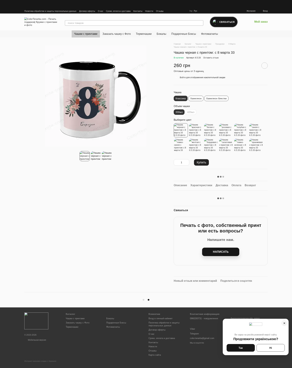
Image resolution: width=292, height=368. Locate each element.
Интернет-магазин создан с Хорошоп (40, 361)
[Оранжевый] (256, 145)
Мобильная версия (36, 340)
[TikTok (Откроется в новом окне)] (180, 11)
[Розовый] (226, 130)
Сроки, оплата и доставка (118, 11)
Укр (190, 11)
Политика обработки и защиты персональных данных (50, 11)
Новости (149, 11)
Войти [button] (183, 77)
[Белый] (211, 130)
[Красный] (196, 130)
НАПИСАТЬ (221, 251)
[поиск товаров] (200, 23)
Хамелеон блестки (216, 98)
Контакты (137, 11)
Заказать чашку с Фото (116, 33)
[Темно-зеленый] (241, 145)
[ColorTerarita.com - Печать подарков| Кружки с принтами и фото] (36, 321)
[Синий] (256, 130)
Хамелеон (196, 98)
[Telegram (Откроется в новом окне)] (168, 11)
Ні (270, 347)
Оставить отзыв (210, 58)
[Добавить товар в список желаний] (264, 65)
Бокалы (161, 33)
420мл (190, 112)
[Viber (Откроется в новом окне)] (172, 11)
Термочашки (144, 33)
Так (241, 347)
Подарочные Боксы (183, 33)
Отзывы (160, 11)
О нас (100, 11)
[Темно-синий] (181, 145)
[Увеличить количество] (186, 162)
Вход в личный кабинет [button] (161, 318)
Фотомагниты (209, 33)
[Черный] (181, 130)
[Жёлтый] (196, 145)
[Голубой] (241, 130)
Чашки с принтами (85, 33)
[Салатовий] (226, 145)
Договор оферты (87, 11)
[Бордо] (211, 145)
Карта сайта (155, 355)
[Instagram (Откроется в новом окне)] (176, 11)
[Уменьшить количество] (176, 162)
